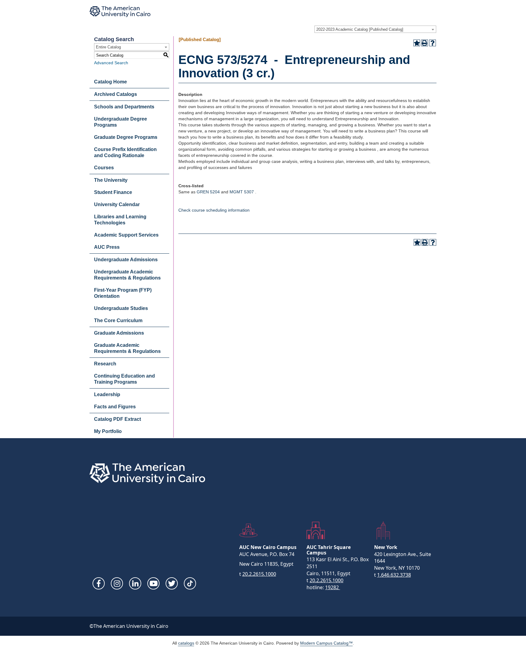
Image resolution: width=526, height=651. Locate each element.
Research (105, 363)
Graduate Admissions (119, 333)
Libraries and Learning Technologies (120, 219)
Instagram (117, 583)
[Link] (190, 583)
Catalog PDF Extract (117, 419)
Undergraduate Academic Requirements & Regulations (127, 274)
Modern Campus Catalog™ (326, 643)
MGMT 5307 (242, 191)
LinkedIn (135, 583)
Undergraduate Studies (121, 308)
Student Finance (113, 192)
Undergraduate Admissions (126, 259)
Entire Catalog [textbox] (108, 47)
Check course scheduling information (214, 210)
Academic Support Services (126, 235)
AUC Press (107, 247)
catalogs (186, 643)
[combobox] (375, 29)
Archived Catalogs (115, 94)
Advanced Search (111, 62)
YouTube (153, 583)
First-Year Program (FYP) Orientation (123, 293)
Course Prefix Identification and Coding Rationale (125, 152)
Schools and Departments (124, 106)
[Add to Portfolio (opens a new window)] (416, 43)
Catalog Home (110, 81)
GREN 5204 (208, 191)
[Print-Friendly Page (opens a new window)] (424, 43)
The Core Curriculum (118, 320)
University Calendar (117, 204)
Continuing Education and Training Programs (124, 379)
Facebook (99, 583)
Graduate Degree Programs (125, 137)
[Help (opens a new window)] (432, 43)
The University (111, 180)
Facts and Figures (115, 406)
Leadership (107, 394)
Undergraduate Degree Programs (120, 122)
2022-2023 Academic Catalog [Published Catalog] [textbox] (359, 29)
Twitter (172, 583)
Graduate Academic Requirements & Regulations (127, 348)
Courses (104, 167)
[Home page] (120, 11)
